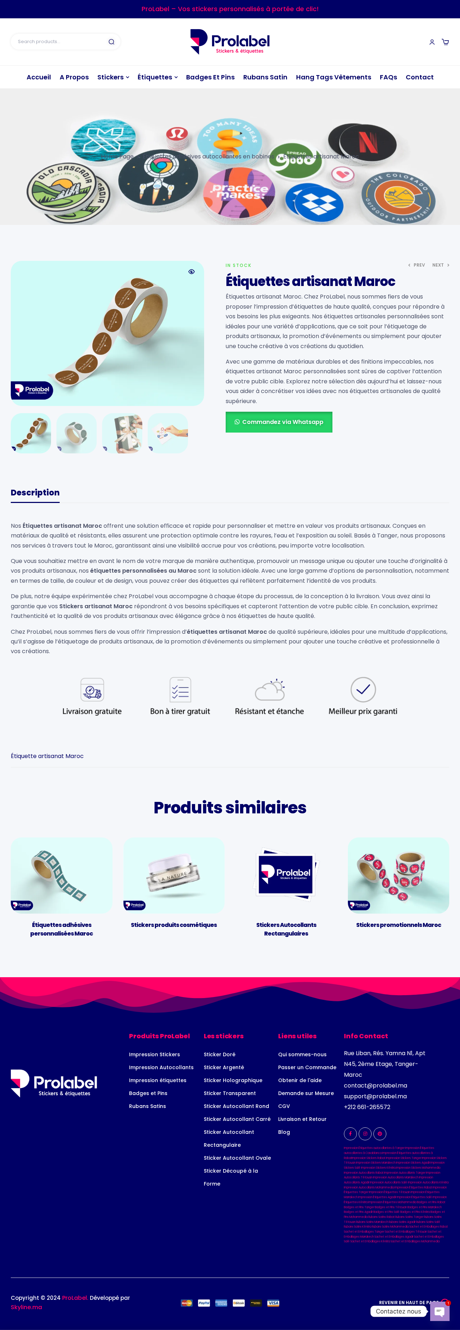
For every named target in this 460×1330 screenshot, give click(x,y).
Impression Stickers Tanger (403, 1158)
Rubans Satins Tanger (409, 1217)
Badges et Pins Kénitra (415, 1212)
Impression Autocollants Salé (388, 1182)
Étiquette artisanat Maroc (47, 756)
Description (35, 493)
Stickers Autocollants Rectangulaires (286, 929)
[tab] (35, 496)
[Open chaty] (440, 1311)
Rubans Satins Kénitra (357, 1227)
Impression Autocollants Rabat (363, 1173)
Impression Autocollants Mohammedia (369, 1188)
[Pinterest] (379, 1133)
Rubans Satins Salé (428, 1222)
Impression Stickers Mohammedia (418, 1168)
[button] (191, 271)
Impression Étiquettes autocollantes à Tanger (374, 1148)
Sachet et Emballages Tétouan (406, 1232)
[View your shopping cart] (445, 42)
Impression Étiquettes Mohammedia (392, 1202)
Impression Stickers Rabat (368, 1158)
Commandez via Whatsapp (282, 422)
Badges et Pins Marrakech (425, 1207)
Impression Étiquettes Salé (414, 1197)
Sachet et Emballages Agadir (393, 1237)
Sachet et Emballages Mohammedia (415, 1241)
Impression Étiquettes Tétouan (389, 1192)
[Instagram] (365, 1133)
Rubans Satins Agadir (402, 1222)
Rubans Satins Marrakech (372, 1222)
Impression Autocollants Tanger (405, 1173)
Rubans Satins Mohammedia (390, 1227)
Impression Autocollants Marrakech (395, 1177)
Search (111, 42)
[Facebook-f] (350, 1133)
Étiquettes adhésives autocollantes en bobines (208, 156)
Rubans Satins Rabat (381, 1217)
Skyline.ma (26, 1307)
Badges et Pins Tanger (359, 1207)
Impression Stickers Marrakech (375, 1163)
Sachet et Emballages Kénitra (370, 1241)
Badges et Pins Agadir (358, 1212)
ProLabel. (75, 1298)
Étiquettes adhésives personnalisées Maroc (61, 929)
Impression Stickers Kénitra (378, 1168)
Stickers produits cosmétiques (174, 925)
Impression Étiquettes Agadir (377, 1197)
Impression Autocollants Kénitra (428, 1182)
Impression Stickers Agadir (413, 1163)
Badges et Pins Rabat (431, 1202)
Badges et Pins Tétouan (391, 1207)
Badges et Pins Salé (386, 1212)
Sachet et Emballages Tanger (364, 1232)
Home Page (117, 156)
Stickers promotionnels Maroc (398, 925)
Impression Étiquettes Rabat (413, 1188)
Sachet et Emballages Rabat (428, 1227)
